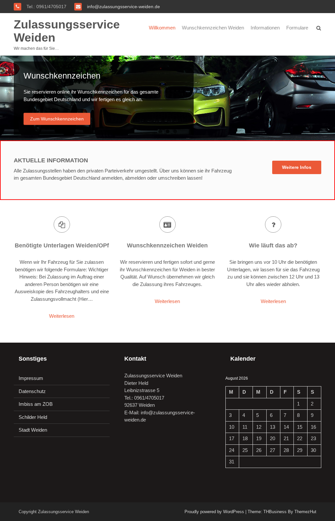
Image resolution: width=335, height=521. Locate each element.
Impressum (31, 378)
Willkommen (162, 27)
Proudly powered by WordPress (214, 511)
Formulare (297, 27)
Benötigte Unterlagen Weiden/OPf (62, 245)
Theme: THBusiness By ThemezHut (282, 511)
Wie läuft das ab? (273, 245)
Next (328, 98)
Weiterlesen (61, 316)
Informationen (265, 27)
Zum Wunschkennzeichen (57, 118)
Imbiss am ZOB (36, 404)
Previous (6, 98)
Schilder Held (33, 417)
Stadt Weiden (33, 430)
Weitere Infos (296, 167)
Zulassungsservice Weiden (67, 31)
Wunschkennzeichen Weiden (213, 27)
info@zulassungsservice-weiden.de (123, 6)
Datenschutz (32, 391)
